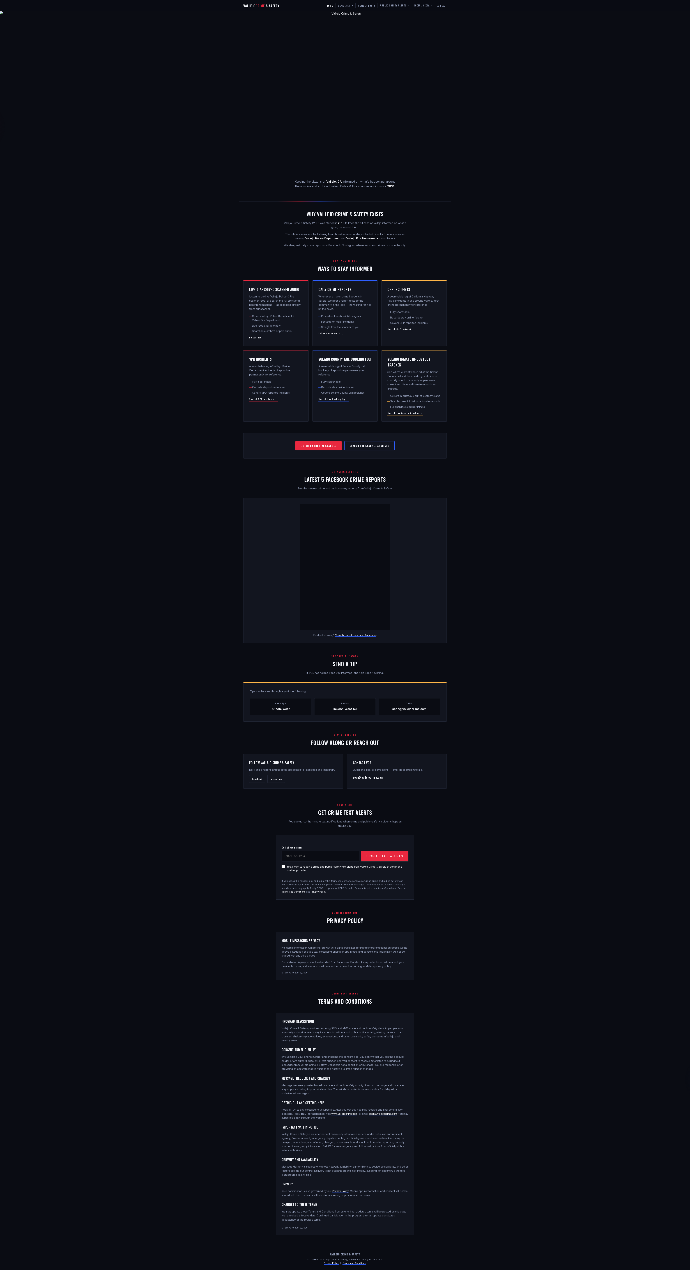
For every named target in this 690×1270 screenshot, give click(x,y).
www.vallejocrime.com (344, 1113)
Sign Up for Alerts (384, 856)
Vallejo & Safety (261, 5)
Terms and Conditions (293, 891)
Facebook (257, 779)
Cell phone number (292, 847)
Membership (345, 5)
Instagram (276, 779)
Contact (441, 5)
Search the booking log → (333, 399)
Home (329, 5)
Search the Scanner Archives (370, 446)
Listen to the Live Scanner (318, 446)
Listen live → (257, 337)
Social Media (422, 5)
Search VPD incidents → (263, 399)
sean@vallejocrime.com (368, 777)
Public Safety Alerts (394, 5)
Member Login (366, 5)
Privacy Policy (318, 891)
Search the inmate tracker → (405, 413)
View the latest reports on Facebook (355, 635)
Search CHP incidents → (401, 329)
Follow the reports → (331, 333)
